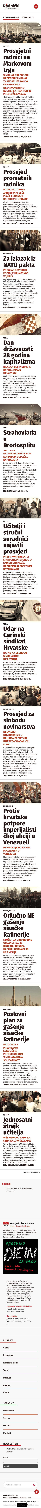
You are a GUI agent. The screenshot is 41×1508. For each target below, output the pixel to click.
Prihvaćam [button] (22, 1505)
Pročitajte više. (32, 1505)
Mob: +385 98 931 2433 (15, 1312)
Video (5, 709)
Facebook (7, 1498)
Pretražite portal (10, 1496)
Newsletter (8, 1410)
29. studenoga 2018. (25, 1165)
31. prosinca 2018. (26, 1085)
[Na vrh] (36, 1491)
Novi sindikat (12, 1316)
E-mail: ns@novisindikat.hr (17, 1319)
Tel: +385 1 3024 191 (14, 1321)
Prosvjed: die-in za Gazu (22, 1223)
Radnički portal (10, 307)
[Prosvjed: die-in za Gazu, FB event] (20, 1273)
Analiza (6, 1385)
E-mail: (5, 1458)
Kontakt (7, 1433)
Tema (5, 338)
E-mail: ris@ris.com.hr (15, 1309)
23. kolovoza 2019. (25, 223)
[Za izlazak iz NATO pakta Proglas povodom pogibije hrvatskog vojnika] (20, 240)
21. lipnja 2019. (21, 491)
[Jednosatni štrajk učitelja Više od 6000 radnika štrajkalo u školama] (20, 1101)
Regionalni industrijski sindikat (19, 1306)
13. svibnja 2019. (24, 679)
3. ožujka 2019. (21, 776)
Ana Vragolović (10, 223)
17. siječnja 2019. (24, 979)
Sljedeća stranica (31, 1172)
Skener (6, 1418)
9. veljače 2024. (25, 137)
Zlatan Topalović (10, 137)
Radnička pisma (10, 1362)
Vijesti (6, 46)
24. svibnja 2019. (24, 594)
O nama (7, 1425)
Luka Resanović (10, 397)
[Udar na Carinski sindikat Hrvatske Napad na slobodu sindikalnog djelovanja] (20, 610)
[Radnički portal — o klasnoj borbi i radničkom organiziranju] (13, 6)
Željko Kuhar (9, 491)
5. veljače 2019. (24, 880)
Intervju (7, 1009)
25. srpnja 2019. (24, 307)
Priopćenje (8, 254)
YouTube (23, 1498)
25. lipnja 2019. (23, 397)
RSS (29, 1498)
